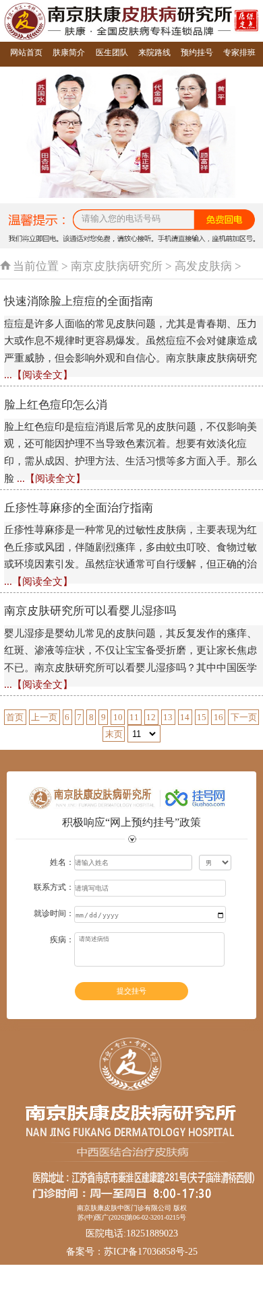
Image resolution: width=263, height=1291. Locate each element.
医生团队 (112, 52)
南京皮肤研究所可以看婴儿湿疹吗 (90, 611)
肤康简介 (69, 52)
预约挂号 (197, 52)
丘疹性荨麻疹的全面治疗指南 (78, 508)
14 (184, 717)
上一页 (44, 717)
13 (168, 717)
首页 (15, 717)
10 (118, 717)
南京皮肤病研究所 (117, 266)
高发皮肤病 (203, 266)
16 (218, 717)
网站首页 (26, 52)
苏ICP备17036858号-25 (151, 1252)
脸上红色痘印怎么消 (55, 405)
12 (151, 717)
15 (201, 717)
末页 (114, 734)
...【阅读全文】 (38, 375)
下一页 (244, 717)
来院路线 (154, 52)
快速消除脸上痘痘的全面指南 (78, 301)
